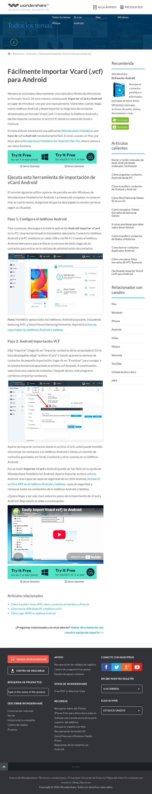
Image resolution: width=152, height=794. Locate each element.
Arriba (76, 766)
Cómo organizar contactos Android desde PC (127, 176)
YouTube (117, 363)
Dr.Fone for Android (123, 78)
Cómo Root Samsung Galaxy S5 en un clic (128, 199)
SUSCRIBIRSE (111, 688)
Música (116, 346)
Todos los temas (61, 17)
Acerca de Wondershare (23, 777)
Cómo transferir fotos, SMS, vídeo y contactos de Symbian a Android (50, 604)
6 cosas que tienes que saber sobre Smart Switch (128, 226)
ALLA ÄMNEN (107, 7)
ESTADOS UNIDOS (114, 710)
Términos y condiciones (52, 777)
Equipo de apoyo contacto (69, 674)
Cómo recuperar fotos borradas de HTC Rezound (127, 261)
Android (79, 23)
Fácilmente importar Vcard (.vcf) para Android (127, 272)
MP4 (114, 380)
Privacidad (74, 777)
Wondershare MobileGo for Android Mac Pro (51, 141)
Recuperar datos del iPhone (70, 708)
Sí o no (78, 17)
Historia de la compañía (21, 720)
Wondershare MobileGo (76, 130)
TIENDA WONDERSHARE (31, 659)
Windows (123, 17)
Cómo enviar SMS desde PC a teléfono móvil (36, 608)
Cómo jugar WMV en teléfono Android (33, 613)
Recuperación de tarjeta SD (70, 731)
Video (115, 338)
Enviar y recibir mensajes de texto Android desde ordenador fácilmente (128, 163)
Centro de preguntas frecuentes (72, 669)
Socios (11, 715)
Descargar (122, 119)
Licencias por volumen (20, 710)
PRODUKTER (134, 7)
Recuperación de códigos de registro (75, 664)
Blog (75, 782)
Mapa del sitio (115, 777)
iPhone (56, 23)
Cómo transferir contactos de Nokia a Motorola (127, 237)
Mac (98, 17)
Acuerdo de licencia (93, 777)
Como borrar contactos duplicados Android (125, 249)
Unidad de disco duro (124, 372)
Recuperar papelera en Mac (70, 726)
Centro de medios (18, 724)
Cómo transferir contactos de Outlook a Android (127, 188)
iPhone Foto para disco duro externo (75, 713)
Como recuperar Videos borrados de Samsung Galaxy (125, 212)
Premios (12, 729)
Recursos (18, 53)
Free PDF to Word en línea (69, 691)
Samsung (117, 355)
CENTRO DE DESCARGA (30, 670)
